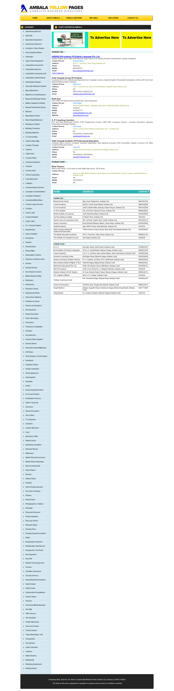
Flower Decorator (32, 314)
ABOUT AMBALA (54, 18)
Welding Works (31, 668)
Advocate (29, 36)
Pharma (28, 495)
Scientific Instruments (33, 571)
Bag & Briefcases (32, 90)
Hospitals (29, 382)
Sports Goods (31, 584)
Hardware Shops (32, 365)
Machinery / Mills (32, 436)
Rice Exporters (31, 554)
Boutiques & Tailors (33, 124)
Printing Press (31, 529)
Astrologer (29, 57)
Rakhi (28, 538)
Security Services (32, 576)
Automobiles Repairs (33, 82)
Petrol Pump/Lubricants (34, 487)
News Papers (30, 470)
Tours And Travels (32, 626)
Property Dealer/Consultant (36, 533)
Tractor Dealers (31, 630)
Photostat (29, 508)
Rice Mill (29, 559)
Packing (29, 483)
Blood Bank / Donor (33, 116)
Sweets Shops (31, 597)
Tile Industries (31, 618)
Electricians (30, 284)
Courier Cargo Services (34, 204)
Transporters (30, 639)
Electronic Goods (32, 289)
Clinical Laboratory (33, 175)
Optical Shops (31, 479)
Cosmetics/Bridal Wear (34, 200)
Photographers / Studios (34, 504)
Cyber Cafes (30, 221)
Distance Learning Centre (35, 259)
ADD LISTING (113, 18)
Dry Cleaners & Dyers (34, 272)
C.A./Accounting (31, 137)
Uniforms (29, 651)
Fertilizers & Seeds (32, 301)
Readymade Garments (34, 542)
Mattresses (30, 453)
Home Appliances (32, 373)
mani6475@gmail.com (81, 157)
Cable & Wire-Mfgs (32, 141)
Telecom (29, 601)
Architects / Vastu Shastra (35, 48)
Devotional (30, 238)
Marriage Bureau (32, 449)
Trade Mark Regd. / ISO (34, 635)
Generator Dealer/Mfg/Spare (36, 348)
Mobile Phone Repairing (35, 462)
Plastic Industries (32, 517)
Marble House (31, 441)
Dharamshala (31, 247)
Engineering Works (33, 293)
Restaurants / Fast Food (34, 550)
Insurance (29, 407)
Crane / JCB (30, 213)
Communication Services (35, 187)
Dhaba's (29, 242)
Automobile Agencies (33, 69)
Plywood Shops (31, 525)
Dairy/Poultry (30, 230)
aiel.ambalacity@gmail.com (83, 71)
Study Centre (30, 588)
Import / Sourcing (32, 403)
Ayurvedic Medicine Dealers (36, 86)
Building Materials (32, 133)
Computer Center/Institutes (35, 192)
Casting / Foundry (32, 145)
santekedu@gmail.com (81, 136)
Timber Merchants (32, 622)
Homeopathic (30, 377)
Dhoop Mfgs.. (30, 251)
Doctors (28, 263)
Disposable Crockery (33, 255)
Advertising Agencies (33, 31)
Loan (27, 432)
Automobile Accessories (34, 65)
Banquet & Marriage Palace (36, 99)
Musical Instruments (33, 466)
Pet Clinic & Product (33, 491)
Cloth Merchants (32, 179)
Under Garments (32, 647)
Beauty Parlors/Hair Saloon (36, 107)
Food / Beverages (32, 318)
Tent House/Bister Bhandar (35, 605)
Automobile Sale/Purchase (35, 78)
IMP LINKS (94, 18)
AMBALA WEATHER (74, 18)
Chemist (29, 166)
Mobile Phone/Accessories (35, 457)
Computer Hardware (33, 196)
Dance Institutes (31, 234)
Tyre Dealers (30, 643)
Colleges (29, 183)
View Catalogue (58, 73)
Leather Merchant (32, 428)
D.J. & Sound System (33, 225)
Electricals (29, 280)
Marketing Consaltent (33, 445)
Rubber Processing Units (35, 563)
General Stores (31, 344)
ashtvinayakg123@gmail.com (84, 94)
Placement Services (33, 512)
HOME (34, 18)
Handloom (29, 360)
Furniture (29, 331)
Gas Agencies (31, 335)
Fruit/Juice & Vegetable (34, 327)
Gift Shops (29, 352)
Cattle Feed (30, 154)
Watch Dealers (31, 656)
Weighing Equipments (34, 664)
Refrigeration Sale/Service (35, 546)
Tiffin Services (31, 614)
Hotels (28, 386)
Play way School (32, 521)
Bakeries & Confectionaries (36, 95)
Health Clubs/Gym (32, 369)
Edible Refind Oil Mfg (33, 276)
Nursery (28, 474)
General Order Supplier (34, 339)
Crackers (29, 209)
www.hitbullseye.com (80, 115)
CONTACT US (133, 18)
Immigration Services (33, 398)
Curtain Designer (32, 217)
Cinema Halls (31, 171)
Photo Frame (30, 500)
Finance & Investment (33, 306)
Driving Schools (31, 268)
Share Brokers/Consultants (35, 580)
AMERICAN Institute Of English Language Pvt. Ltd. (76, 56)
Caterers (29, 150)
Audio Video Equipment (34, 61)
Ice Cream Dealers (32, 394)
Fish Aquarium (31, 310)
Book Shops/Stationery (34, 120)
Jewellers (29, 424)
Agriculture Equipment (34, 40)
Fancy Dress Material (33, 297)
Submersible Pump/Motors (35, 592)
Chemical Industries (33, 162)
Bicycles (29, 112)
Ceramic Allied (31, 158)
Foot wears (30, 322)
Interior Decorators (32, 411)
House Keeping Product (34, 390)
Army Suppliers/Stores (34, 52)
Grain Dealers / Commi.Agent (36, 356)
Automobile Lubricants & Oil (36, 74)
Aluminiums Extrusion (34, 44)
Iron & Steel (30, 415)
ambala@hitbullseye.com (82, 113)
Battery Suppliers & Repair (35, 103)
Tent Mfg (29, 609)
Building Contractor (33, 128)
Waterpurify (30, 660)
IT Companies (31, 419)
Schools (29, 567)
